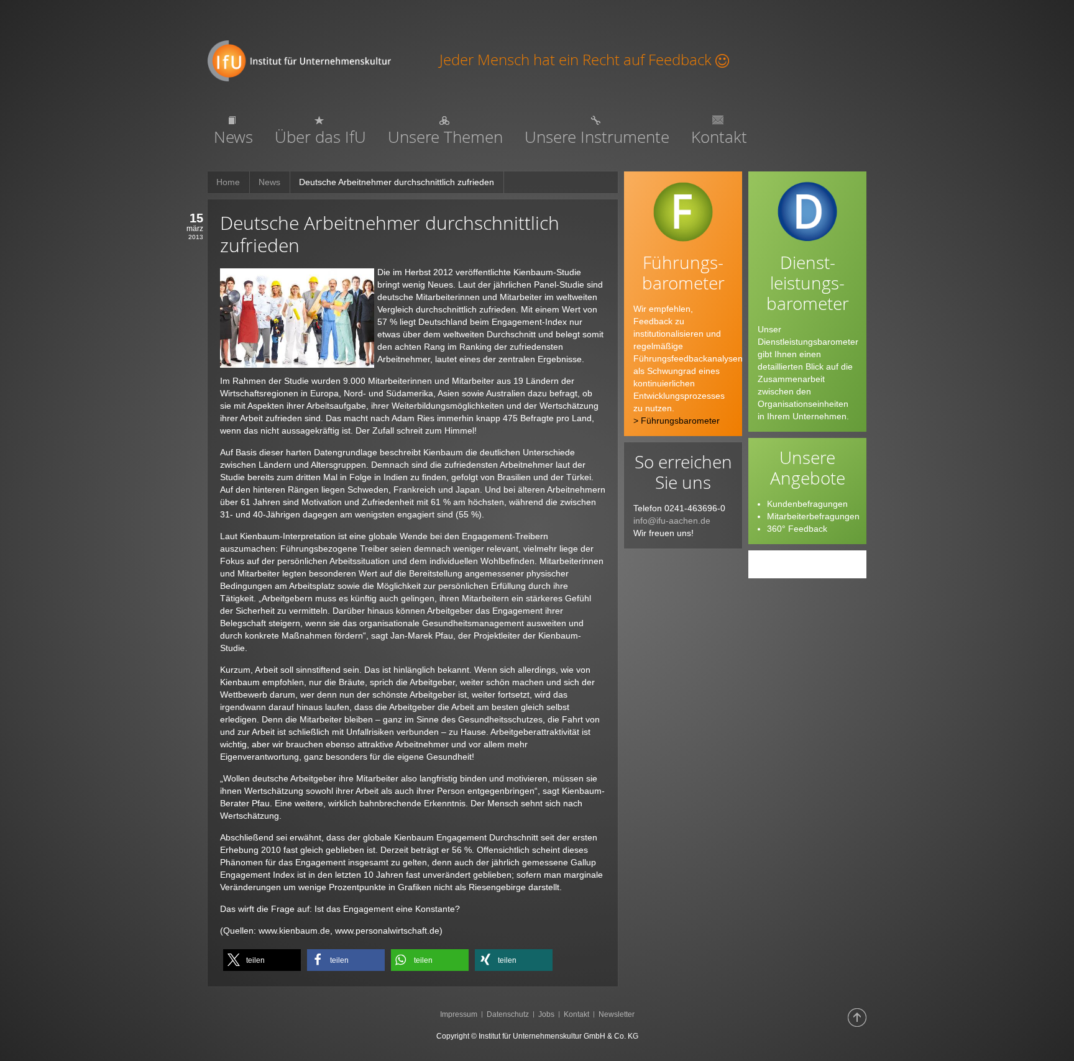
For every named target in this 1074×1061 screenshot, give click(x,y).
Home (228, 182)
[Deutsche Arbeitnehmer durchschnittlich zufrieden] (297, 317)
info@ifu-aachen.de (671, 521)
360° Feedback (797, 529)
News (269, 182)
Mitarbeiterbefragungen (813, 516)
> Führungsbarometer (676, 421)
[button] (262, 960)
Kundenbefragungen (807, 504)
